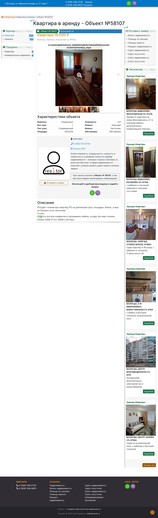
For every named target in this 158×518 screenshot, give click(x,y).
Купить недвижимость (61, 488)
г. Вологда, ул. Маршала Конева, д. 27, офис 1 (26, 3)
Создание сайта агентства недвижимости (84, 509)
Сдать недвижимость (95, 485)
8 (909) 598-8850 (74, 5)
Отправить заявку (55, 183)
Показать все (149, 465)
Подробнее (148, 133)
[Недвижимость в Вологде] (2, 17)
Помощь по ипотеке (59, 491)
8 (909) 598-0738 (74, 2)
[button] (79, 73)
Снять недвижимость (95, 491)
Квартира (10, 17)
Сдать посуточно (93, 488)
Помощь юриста (58, 494)
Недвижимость (57, 485)
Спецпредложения (94, 497)
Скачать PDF (78, 148)
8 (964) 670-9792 (81, 143)
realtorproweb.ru (93, 514)
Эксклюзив (90, 500)
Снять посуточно (93, 494)
